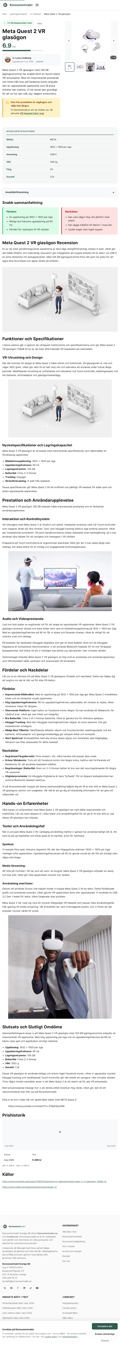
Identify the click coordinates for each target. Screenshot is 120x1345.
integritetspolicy (70, 1336)
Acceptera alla (104, 1326)
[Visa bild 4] (100, 67)
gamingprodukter (18, 14)
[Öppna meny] (75, 5)
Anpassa (105, 1340)
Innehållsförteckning (17, 192)
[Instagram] (17, 1288)
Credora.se (12, 1236)
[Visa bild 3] (90, 67)
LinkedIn (39, 61)
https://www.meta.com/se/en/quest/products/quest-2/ (29, 1187)
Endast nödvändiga (105, 1334)
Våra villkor (67, 1318)
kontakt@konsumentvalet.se (16, 1281)
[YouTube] (37, 1288)
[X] (5, 1288)
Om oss (66, 1261)
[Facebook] (11, 1288)
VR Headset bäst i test (32, 113)
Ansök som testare (72, 1251)
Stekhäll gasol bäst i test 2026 (17, 1308)
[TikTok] (30, 1288)
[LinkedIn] (24, 1288)
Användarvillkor (70, 1313)
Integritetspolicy (70, 1303)
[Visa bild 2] (80, 67)
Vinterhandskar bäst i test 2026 (18, 1303)
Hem (4, 14)
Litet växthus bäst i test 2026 (17, 1313)
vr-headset (35, 14)
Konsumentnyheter (72, 1236)
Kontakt (66, 1256)
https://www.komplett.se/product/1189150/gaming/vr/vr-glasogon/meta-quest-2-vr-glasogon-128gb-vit (54, 1181)
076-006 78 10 (9, 1278)
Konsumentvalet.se (47, 1233)
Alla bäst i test (69, 1231)
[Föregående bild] (69, 41)
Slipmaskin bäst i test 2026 (15, 1318)
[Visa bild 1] (69, 67)
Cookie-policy (69, 1308)
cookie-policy (51, 1336)
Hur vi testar (68, 1246)
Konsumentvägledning (73, 1241)
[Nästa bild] (113, 41)
